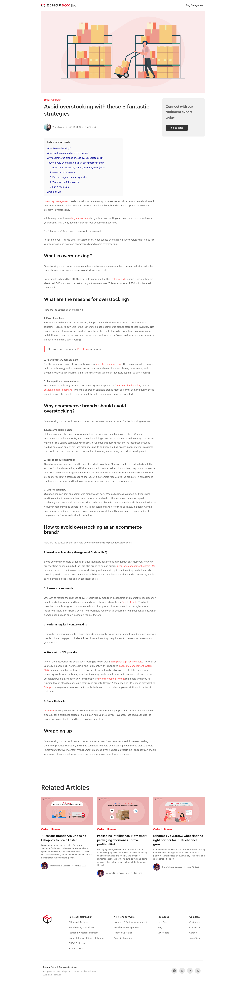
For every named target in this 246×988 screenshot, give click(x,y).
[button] (194, 5)
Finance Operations (124, 933)
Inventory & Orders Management (130, 922)
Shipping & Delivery (78, 922)
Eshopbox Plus (76, 949)
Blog (160, 928)
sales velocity (119, 279)
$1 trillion (82, 349)
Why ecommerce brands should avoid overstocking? (75, 158)
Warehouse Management (126, 928)
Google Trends (129, 602)
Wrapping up (54, 192)
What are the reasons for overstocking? (68, 153)
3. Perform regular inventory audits (68, 177)
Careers (193, 933)
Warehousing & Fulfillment (82, 928)
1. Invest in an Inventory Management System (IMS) (77, 168)
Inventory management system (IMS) (136, 566)
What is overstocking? (59, 148)
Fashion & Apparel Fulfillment (83, 933)
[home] (55, 5)
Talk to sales (176, 128)
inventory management (109, 364)
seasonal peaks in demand (58, 390)
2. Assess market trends (62, 172)
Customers (194, 922)
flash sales (120, 385)
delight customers (80, 218)
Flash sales (50, 711)
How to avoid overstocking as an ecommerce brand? (75, 163)
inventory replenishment (111, 679)
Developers (163, 933)
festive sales (133, 385)
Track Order (195, 938)
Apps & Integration (123, 938)
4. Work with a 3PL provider (64, 182)
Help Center (164, 922)
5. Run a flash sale (59, 187)
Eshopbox (49, 687)
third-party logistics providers (126, 662)
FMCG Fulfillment (77, 943)
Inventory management (56, 201)
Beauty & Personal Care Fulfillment (86, 938)
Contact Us (194, 928)
